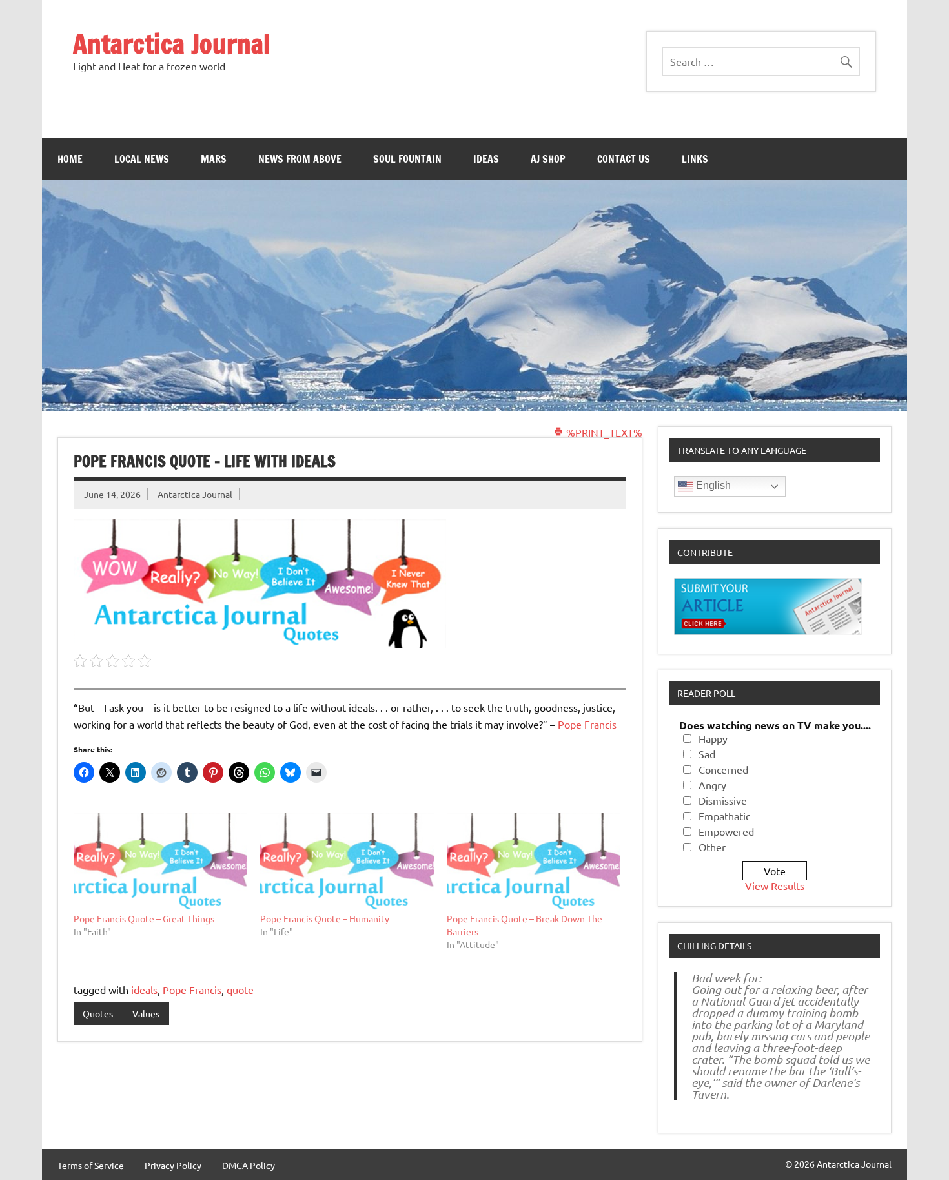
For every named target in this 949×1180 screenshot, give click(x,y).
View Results (774, 885)
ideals (144, 989)
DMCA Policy (248, 1165)
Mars (214, 159)
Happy (713, 738)
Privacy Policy (173, 1165)
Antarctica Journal (171, 43)
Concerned (723, 769)
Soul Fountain (407, 159)
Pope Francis (587, 724)
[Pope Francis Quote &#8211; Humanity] (347, 862)
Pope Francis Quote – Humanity (324, 918)
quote (240, 989)
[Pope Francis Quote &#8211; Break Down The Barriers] (533, 862)
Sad (707, 753)
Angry (712, 784)
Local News (141, 159)
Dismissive (723, 800)
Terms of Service (90, 1165)
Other (712, 846)
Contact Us (623, 159)
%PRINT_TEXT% (603, 432)
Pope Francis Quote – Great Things (144, 918)
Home (70, 159)
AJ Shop (548, 159)
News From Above (300, 159)
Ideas (486, 159)
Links (695, 159)
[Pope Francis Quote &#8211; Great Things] (160, 862)
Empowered (726, 831)
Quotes (98, 1013)
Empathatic (724, 815)
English (712, 485)
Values (145, 1013)
